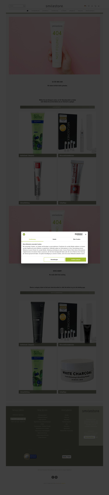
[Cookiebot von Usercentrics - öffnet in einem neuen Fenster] (75, 234)
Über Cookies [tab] (76, 239)
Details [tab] (54, 239)
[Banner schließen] (85, 234)
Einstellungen (54, 259)
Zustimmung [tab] (32, 239)
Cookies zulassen (75, 259)
